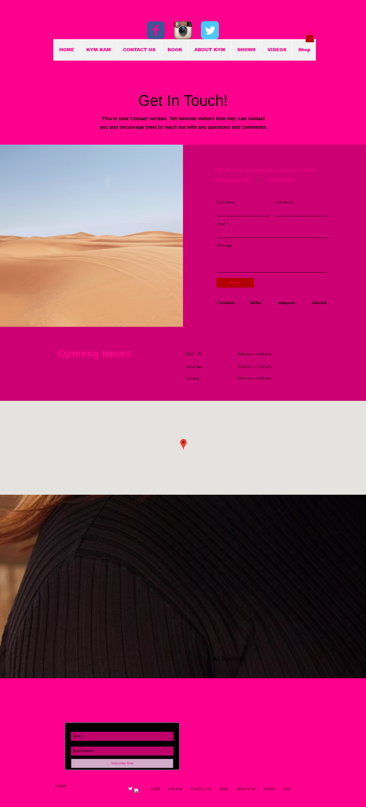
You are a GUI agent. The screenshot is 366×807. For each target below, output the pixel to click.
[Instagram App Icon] (183, 30)
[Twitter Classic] (210, 30)
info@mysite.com (233, 180)
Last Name (284, 202)
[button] (309, 36)
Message (224, 245)
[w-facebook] (136, 790)
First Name (225, 202)
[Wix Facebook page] (156, 30)
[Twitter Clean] (130, 788)
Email (221, 224)
